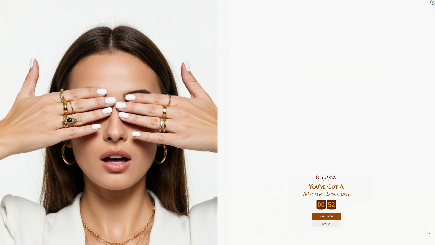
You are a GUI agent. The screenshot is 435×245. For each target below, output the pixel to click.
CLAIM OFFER (326, 216)
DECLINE (326, 224)
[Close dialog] (432, 2)
